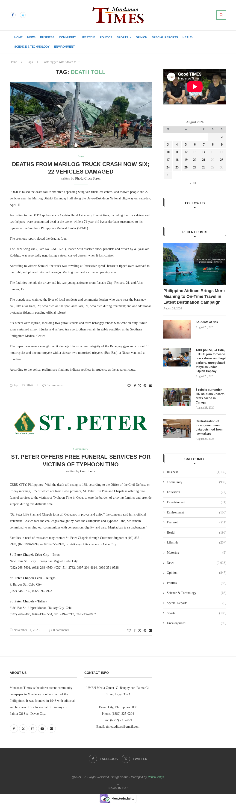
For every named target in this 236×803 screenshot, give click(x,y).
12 (186, 152)
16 (221, 152)
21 (203, 160)
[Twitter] (23, 15)
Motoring (196, 552)
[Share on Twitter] (139, 386)
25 (177, 167)
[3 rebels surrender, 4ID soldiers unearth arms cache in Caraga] (177, 397)
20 (194, 160)
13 (194, 152)
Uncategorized (196, 623)
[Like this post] (129, 386)
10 (168, 152)
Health (188, 37)
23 (221, 160)
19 (186, 160)
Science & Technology (32, 46)
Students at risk (207, 322)
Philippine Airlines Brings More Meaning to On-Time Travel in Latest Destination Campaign (194, 296)
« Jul (193, 183)
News (31, 37)
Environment (64, 46)
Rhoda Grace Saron (87, 178)
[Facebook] (13, 15)
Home (18, 37)
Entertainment (196, 502)
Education (196, 492)
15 (212, 152)
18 (177, 160)
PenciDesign (156, 777)
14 (203, 152)
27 (194, 167)
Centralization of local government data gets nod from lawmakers (209, 427)
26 (186, 167)
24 (168, 167)
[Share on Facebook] (135, 386)
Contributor (87, 471)
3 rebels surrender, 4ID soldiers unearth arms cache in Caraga (210, 396)
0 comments (54, 385)
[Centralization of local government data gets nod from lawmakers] (177, 428)
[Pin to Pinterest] (145, 386)
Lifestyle (88, 37)
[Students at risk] (177, 329)
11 (176, 152)
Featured (196, 522)
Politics (106, 37)
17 (168, 160)
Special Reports (165, 37)
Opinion (141, 37)
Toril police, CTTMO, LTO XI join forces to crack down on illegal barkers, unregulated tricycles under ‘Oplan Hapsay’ (211, 360)
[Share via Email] (150, 386)
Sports (122, 37)
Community (67, 37)
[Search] (221, 15)
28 (203, 167)
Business (47, 37)
